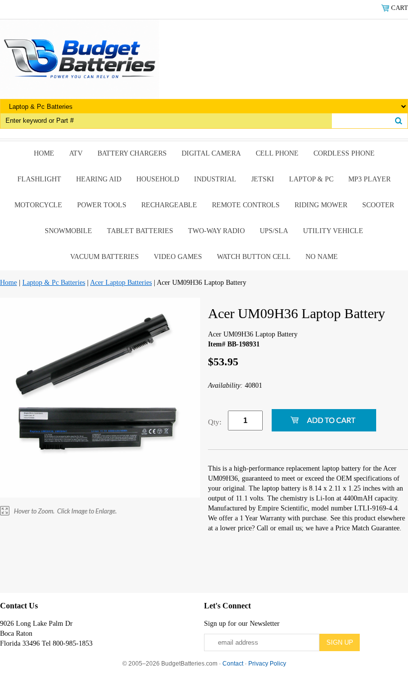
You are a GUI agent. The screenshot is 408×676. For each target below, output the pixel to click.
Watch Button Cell (254, 256)
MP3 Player (369, 179)
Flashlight (39, 179)
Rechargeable (169, 205)
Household (157, 179)
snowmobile (68, 231)
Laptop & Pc (311, 179)
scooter (378, 205)
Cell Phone (277, 153)
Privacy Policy (267, 663)
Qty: (214, 422)
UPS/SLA (274, 231)
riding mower (321, 205)
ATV (76, 153)
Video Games (178, 256)
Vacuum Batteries (104, 256)
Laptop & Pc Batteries (53, 282)
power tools (101, 205)
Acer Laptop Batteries (121, 282)
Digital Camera (211, 153)
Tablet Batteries (140, 231)
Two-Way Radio (216, 231)
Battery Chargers (132, 153)
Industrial (215, 179)
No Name (322, 256)
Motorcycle (38, 205)
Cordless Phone (344, 153)
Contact (232, 663)
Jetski (262, 179)
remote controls (246, 205)
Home (44, 153)
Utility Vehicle (333, 231)
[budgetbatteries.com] (79, 58)
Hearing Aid (98, 179)
